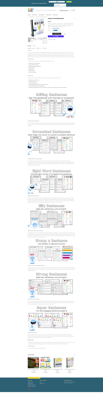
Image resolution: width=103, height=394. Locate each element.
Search (55, 10)
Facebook (48, 39)
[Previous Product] (73, 18)
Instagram (30, 389)
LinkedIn (51, 39)
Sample (29, 48)
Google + (53, 39)
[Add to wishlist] (62, 34)
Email (54, 39)
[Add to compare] (65, 34)
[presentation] (28, 40)
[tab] (29, 45)
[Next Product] (74, 18)
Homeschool (55, 30)
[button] (74, 354)
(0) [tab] (33, 45)
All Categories (51, 10)
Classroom (59, 30)
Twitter (50, 39)
